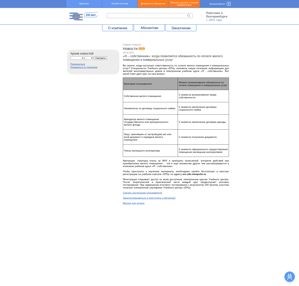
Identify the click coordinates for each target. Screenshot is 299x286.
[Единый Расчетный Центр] (83, 19)
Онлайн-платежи (119, 3)
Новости (137, 45)
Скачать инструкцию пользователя (142, 192)
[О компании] (117, 28)
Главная (127, 45)
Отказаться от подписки (83, 67)
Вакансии (84, 3)
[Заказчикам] (181, 28)
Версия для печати (133, 203)
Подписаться (77, 64)
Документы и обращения (153, 3)
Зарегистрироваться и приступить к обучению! (149, 198)
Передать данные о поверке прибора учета (184, 3)
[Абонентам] (149, 28)
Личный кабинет (217, 4)
